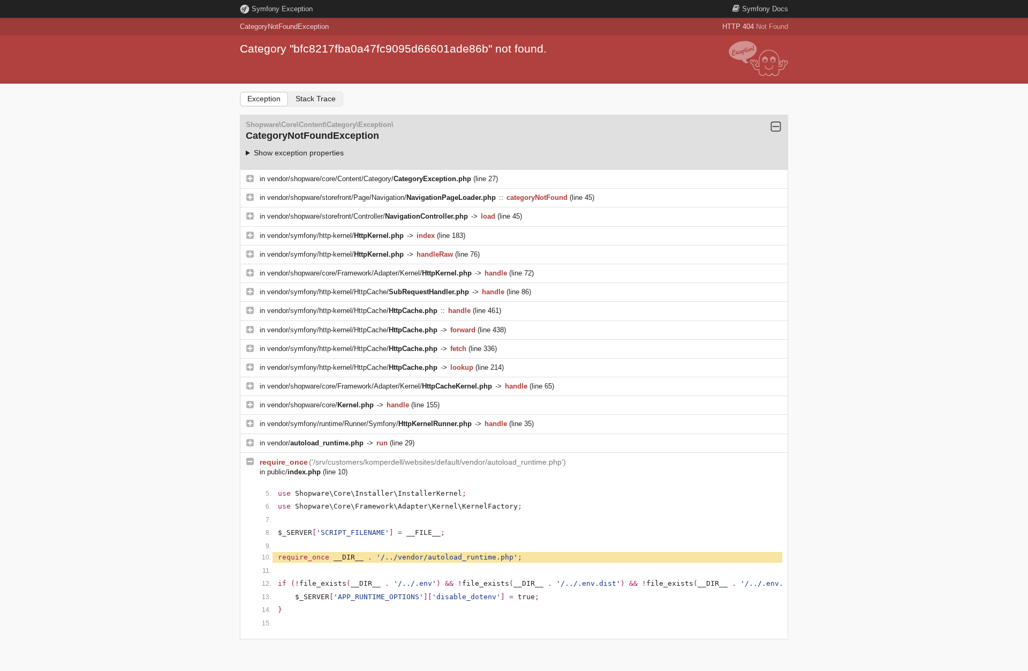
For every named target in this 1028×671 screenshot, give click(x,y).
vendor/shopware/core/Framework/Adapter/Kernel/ (369, 273)
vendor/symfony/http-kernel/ (335, 236)
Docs (765, 9)
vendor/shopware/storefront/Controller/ (367, 216)
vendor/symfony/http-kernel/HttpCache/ (368, 292)
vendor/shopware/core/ (320, 405)
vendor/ (315, 443)
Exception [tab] (264, 98)
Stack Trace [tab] (316, 98)
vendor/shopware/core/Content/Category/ (369, 179)
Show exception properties (299, 152)
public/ (294, 472)
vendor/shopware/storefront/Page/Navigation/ (381, 197)
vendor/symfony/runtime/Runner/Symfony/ (369, 424)
